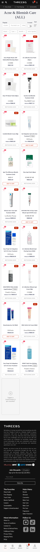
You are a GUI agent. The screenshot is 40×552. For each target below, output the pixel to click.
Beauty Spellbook (9, 500)
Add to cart (29, 145)
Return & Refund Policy (11, 528)
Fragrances (26, 511)
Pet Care (25, 508)
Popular (5, 22)
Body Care (26, 500)
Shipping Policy (8, 536)
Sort (35, 22)
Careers (6, 503)
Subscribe (20, 483)
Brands (25, 492)
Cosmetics (26, 497)
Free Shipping (19, 6)
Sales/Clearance (27, 514)
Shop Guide (7, 6)
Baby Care (26, 505)
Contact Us (7, 526)
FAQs (5, 539)
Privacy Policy (8, 534)
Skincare (25, 494)
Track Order (7, 497)
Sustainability (33, 6)
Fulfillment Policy (9, 531)
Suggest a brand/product (11, 508)
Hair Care (25, 503)
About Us (6, 520)
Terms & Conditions (10, 523)
